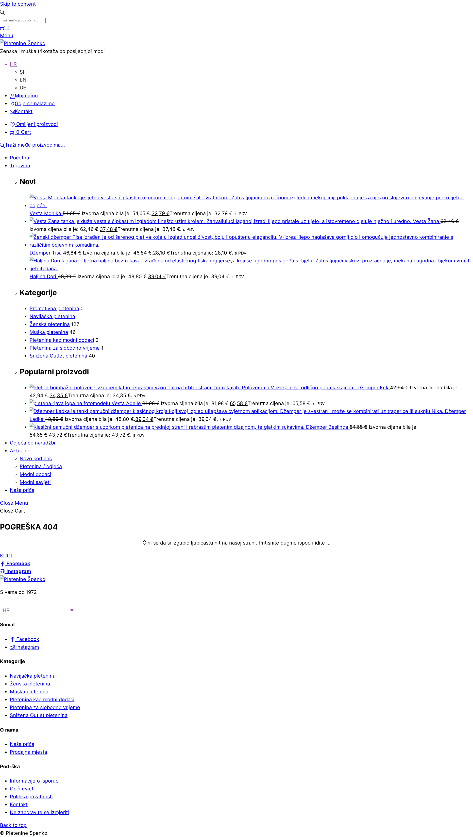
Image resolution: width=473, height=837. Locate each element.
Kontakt (19, 804)
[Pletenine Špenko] (22, 43)
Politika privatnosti (31, 797)
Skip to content (18, 4)
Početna (19, 158)
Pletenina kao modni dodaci (62, 340)
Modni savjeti (35, 482)
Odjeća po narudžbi (32, 443)
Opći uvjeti (22, 789)
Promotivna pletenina (54, 308)
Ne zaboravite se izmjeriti (39, 812)
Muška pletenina (49, 332)
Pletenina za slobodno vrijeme (65, 348)
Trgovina (20, 166)
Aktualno (20, 451)
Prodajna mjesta (28, 752)
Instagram (27, 647)
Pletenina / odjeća (41, 466)
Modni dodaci (35, 474)
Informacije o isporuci (35, 781)
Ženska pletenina (50, 324)
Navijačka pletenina (52, 316)
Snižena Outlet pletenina (58, 356)
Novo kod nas (36, 458)
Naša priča (22, 490)
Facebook (27, 639)
